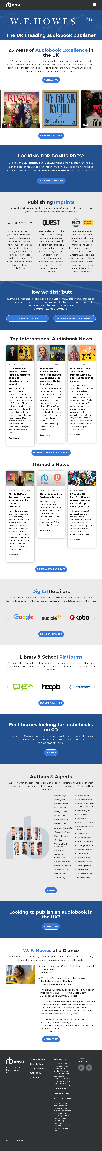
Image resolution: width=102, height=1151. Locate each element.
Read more (14, 438)
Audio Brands (38, 1059)
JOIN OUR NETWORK (51, 634)
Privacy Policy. (43, 1141)
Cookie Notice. (55, 1141)
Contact (34, 1077)
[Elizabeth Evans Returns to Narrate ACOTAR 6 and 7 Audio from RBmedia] (20, 478)
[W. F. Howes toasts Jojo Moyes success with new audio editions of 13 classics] (82, 353)
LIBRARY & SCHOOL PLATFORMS (74, 318)
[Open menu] (94, 4)
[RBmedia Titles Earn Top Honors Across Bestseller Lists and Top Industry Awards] (82, 478)
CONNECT (51, 752)
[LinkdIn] (81, 1067)
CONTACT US (51, 80)
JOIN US (51, 890)
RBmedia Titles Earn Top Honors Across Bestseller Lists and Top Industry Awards (80, 500)
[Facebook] (89, 1067)
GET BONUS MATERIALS (51, 181)
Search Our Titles (51, 135)
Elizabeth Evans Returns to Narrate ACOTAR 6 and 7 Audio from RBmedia (20, 500)
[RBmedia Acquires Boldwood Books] (51, 478)
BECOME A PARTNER (51, 703)
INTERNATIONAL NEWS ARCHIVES (51, 452)
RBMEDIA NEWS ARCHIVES (51, 569)
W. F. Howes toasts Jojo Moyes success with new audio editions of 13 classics (81, 374)
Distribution (37, 1064)
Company (35, 1073)
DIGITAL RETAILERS (27, 318)
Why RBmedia (38, 1068)
